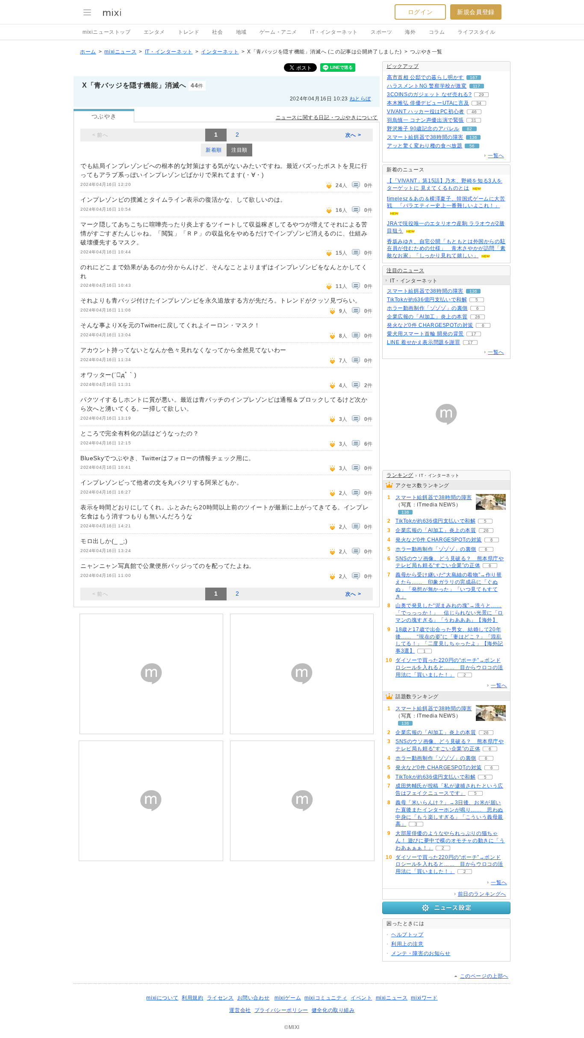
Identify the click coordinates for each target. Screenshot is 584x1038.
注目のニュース (405, 270)
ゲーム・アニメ (278, 32)
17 (473, 334)
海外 (410, 32)
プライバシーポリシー (281, 1010)
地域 (241, 32)
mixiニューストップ (107, 32)
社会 (217, 32)
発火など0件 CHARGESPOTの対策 (430, 325)
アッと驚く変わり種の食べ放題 (424, 146)
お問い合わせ (253, 998)
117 (476, 86)
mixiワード (424, 998)
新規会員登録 (476, 12)
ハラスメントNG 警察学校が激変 (427, 86)
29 (481, 94)
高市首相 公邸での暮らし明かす (425, 77)
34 (478, 103)
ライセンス (220, 998)
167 (474, 77)
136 (473, 137)
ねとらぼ (360, 99)
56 (472, 146)
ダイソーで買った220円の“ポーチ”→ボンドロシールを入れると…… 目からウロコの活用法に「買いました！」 (449, 667)
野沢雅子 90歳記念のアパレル (423, 129)
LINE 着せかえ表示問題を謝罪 (423, 342)
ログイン (420, 12)
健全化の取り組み (333, 1010)
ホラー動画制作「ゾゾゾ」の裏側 (427, 308)
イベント (361, 998)
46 (474, 111)
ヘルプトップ (407, 935)
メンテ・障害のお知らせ (421, 953)
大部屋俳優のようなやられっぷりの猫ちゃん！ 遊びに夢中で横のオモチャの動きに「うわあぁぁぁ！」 (450, 840)
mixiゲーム (287, 998)
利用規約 (192, 998)
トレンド (188, 32)
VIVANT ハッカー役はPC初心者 (425, 112)
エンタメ (154, 32)
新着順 (214, 150)
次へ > (353, 135)
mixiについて (162, 998)
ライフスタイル (476, 32)
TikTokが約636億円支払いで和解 (427, 300)
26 (477, 317)
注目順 (239, 150)
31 (473, 120)
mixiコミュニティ (325, 998)
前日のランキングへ (482, 894)
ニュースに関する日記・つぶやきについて (327, 118)
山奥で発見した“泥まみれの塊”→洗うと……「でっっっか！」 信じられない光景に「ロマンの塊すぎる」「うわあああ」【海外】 (449, 613)
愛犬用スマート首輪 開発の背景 (425, 334)
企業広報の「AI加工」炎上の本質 (427, 317)
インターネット (220, 52)
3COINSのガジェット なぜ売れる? (429, 94)
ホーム (88, 52)
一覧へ (496, 156)
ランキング (399, 475)
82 (469, 128)
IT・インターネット (334, 32)
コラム (437, 32)
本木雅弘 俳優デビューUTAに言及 (428, 103)
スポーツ (381, 32)
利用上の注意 (407, 944)
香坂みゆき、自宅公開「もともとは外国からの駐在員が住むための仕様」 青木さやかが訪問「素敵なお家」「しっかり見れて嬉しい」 (446, 248)
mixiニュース (120, 52)
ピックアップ (402, 66)
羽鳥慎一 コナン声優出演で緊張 (425, 120)
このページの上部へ (484, 976)
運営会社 (240, 1010)
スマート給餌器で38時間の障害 (425, 137)
